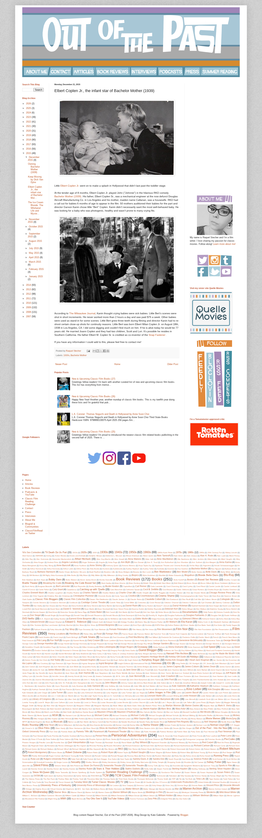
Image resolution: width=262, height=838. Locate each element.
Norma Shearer (151, 725)
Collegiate (225, 599)
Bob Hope (41, 580)
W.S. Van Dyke (84, 789)
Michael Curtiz (138, 715)
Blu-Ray (229, 574)
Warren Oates (104, 792)
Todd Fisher (228, 779)
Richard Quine (31, 749)
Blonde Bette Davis (208, 575)
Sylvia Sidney (81, 776)
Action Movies (60, 556)
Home (117, 364)
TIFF (174, 779)
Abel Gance (27, 556)
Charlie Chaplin (142, 593)
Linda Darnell (131, 699)
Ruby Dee (178, 756)
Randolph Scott (111, 742)
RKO (120, 749)
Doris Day (141, 615)
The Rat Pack (49, 779)
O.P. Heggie (235, 725)
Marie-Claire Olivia (134, 706)
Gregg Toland (101, 650)
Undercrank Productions (182, 782)
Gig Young (74, 647)
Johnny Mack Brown (145, 683)
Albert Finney (234, 556)
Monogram (154, 719)
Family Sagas (231, 625)
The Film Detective (232, 776)
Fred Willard (153, 637)
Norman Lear (201, 725)
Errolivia (148, 625)
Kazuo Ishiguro (81, 689)
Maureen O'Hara (105, 712)
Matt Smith (67, 712)
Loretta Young (28, 702)
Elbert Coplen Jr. (70, 185)
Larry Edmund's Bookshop (92, 693)
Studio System (96, 772)
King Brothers (177, 689)
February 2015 (36, 269)
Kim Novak (150, 689)
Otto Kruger (187, 728)
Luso (178, 702)
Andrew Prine (52, 562)
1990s (201, 553)
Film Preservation (222, 629)
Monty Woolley (182, 719)
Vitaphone (70, 789)
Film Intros (149, 629)
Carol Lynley (188, 586)
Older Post (172, 364)
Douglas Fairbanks (175, 615)
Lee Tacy (80, 696)
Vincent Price (212, 785)
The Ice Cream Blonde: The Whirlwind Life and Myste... (35, 208)
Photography (125, 739)
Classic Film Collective (75, 599)
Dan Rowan (63, 606)
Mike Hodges (39, 719)
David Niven (55, 609)
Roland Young (70, 756)
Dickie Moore (163, 612)
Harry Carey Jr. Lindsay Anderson (121, 654)
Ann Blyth (125, 562)
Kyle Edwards (28, 693)
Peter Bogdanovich (181, 736)
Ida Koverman (231, 660)
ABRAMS (39, 556)
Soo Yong (165, 766)
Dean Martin (89, 609)
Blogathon (189, 575)
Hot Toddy (55, 660)
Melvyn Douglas (221, 712)
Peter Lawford (211, 736)
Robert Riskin (92, 752)
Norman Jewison (186, 725)
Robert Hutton (195, 749)
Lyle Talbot (187, 702)
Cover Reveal (155, 603)
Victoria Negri (182, 785)
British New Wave (163, 583)
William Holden (165, 795)
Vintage (28, 789)
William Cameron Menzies (51, 796)
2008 (29, 312)
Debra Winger (187, 609)
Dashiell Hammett (198, 606)
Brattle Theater (30, 583)
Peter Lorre (226, 736)
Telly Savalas (185, 776)
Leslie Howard (190, 696)
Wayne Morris (137, 792)
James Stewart (71, 670)
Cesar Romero (198, 590)
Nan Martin (84, 722)
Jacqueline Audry (89, 667)
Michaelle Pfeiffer (206, 715)
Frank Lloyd (58, 637)
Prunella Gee (58, 742)
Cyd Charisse (206, 603)
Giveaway (142, 647)
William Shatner (183, 796)
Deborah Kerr (171, 609)
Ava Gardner (183, 569)
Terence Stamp (200, 776)
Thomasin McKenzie (145, 779)
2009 (29, 307)
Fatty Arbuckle (56, 629)
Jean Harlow (84, 673)
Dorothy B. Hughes (156, 615)
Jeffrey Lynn (27, 676)
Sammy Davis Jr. (141, 759)
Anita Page (112, 562)
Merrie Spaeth (43, 715)
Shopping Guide (174, 762)
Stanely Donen (37, 769)
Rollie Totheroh (85, 756)
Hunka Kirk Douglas (175, 660)
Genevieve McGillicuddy (191, 640)
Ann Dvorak (139, 562)
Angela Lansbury (70, 562)
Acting (49, 556)
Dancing (118, 606)
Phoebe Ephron (95, 739)
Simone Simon (61, 766)
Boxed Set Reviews (208, 579)
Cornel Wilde (129, 603)
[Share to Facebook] (104, 351)
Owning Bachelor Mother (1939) (34, 168)
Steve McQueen (41, 772)
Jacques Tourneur (126, 667)
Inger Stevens (72, 663)
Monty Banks (167, 719)
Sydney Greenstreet (64, 776)
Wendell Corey (172, 792)
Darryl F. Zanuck (162, 606)
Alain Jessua (191, 556)
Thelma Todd (78, 779)
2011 (29, 298)
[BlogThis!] (97, 351)
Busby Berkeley (95, 586)
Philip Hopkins (80, 739)
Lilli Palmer (59, 699)
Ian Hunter (217, 660)
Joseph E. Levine (223, 683)
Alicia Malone (134, 559)
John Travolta (96, 683)
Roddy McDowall (38, 756)
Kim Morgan (137, 689)
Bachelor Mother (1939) (67, 196)
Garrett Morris (78, 640)
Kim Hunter (124, 689)
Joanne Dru (27, 680)
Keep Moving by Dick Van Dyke (35, 179)
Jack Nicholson (60, 667)
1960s (147, 552)
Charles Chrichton (229, 590)
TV (121, 782)
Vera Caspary (127, 785)
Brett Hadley (106, 583)
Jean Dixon (70, 673)
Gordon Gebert (41, 650)
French (216, 637)
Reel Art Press (223, 742)
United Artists (203, 782)
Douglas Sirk (216, 615)
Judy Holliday (109, 686)
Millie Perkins (79, 719)
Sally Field (75, 759)
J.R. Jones (207, 663)
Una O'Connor (161, 782)
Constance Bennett (58, 603)
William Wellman (201, 795)
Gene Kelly (139, 640)
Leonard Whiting (172, 696)
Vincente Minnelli (231, 785)
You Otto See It (94, 798)
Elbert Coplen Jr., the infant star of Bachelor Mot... (35, 192)
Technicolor (161, 776)
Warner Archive (192, 788)
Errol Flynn (137, 625)
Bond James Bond (88, 580)
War (177, 789)
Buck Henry (30, 586)
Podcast (168, 739)
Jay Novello (40, 673)
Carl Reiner (141, 586)
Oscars (176, 728)
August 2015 (35, 241)
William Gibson (149, 796)
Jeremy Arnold (73, 676)
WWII (63, 798)
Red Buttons (193, 742)
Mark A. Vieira (225, 705)
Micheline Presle (223, 715)
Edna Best (223, 619)
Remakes (51, 746)
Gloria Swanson (194, 647)
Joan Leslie (232, 676)
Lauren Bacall (192, 692)
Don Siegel (35, 615)
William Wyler (218, 796)
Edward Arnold (37, 622)
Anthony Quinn (112, 566)
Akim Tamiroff (163, 555)
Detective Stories (67, 612)
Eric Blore (80, 625)
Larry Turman (126, 693)
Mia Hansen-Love (69, 715)
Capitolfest (127, 586)
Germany (63, 647)
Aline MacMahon (165, 559)
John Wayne (111, 683)
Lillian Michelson (88, 699)
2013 (29, 289)
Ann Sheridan (182, 562)
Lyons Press (201, 702)
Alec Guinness (42, 559)
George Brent (230, 640)
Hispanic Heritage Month (153, 657)
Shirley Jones (125, 762)
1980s (190, 552)
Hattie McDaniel (198, 654)
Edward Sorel (111, 622)
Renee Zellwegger (65, 746)
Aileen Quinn (148, 556)
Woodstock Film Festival (35, 799)
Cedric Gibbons (182, 590)
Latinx (178, 693)
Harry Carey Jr (98, 654)
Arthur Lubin (68, 569)
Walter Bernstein (115, 789)
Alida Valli (149, 559)
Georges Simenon (232, 644)
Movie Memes (213, 718)
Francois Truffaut (214, 634)
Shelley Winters (92, 762)
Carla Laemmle (156, 586)
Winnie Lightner (233, 796)
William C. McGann (30, 796)
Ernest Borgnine (106, 625)
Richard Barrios (164, 746)
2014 (29, 285)
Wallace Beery (99, 789)
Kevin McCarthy (110, 689)
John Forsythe (183, 680)
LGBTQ (25, 699)
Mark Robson (41, 709)
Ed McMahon (113, 619)
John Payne (50, 683)
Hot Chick (43, 660)
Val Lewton (114, 785)
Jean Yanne (166, 673)
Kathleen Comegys (221, 686)
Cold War (197, 599)
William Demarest (118, 796)
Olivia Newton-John (147, 728)
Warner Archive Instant (218, 789)
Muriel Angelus (36, 722)
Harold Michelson (65, 654)
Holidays (194, 656)
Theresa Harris (109, 779)
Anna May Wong (46, 566)
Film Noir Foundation (202, 629)
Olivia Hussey (128, 728)
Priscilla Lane (44, 742)
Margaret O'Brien (83, 706)
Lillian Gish (71, 699)
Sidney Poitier (214, 762)
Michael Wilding (188, 715)
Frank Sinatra (88, 637)
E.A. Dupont (45, 619)
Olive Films (44, 728)
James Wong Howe (88, 670)
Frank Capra (28, 637)
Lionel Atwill (145, 699)
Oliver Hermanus (76, 728)
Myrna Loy (72, 722)
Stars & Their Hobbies (108, 768)
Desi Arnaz (52, 612)
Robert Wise (185, 752)
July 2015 (34, 248)
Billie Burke (71, 575)
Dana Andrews (77, 606)
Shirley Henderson (109, 762)
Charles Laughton (55, 593)
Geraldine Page (49, 647)
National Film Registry (178, 721)
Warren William (120, 792)
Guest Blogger (148, 650)
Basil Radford (95, 572)
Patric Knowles (150, 732)
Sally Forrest (88, 759)
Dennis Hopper (39, 612)
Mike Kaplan (53, 719)
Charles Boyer (213, 590)
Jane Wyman (202, 670)
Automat (170, 569)
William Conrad (86, 796)
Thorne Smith (162, 779)
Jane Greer (131, 670)
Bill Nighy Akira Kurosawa (53, 575)
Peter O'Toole (36, 739)
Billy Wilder (95, 575)
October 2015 (36, 226)
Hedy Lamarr (27, 657)
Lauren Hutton (209, 693)
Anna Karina (225, 562)
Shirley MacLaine (142, 762)
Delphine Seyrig (216, 609)
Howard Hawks (70, 660)
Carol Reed (201, 586)
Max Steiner (158, 712)
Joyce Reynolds (61, 686)
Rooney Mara (132, 756)
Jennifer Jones (58, 676)
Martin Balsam (101, 709)
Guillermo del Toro (170, 650)
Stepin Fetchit (162, 769)
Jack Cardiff (235, 663)
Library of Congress (41, 699)
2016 (29, 148)
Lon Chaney (232, 699)
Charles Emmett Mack (33, 592)
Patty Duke (195, 732)
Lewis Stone (232, 696)
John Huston (232, 680)
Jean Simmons (151, 673)
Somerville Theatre (134, 765)
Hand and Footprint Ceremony (218, 650)
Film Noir (182, 629)
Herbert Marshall (130, 657)
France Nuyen (128, 634)
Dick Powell (135, 612)
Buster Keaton (112, 586)
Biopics (135, 575)
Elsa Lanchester (51, 625)
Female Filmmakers (119, 629)
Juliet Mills (138, 686)
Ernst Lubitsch (124, 625)
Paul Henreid (209, 732)
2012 (29, 294)
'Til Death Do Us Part (56, 552)
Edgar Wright (173, 619)
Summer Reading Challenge (124, 772)
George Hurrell (63, 644)
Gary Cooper (94, 640)
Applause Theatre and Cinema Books (170, 566)
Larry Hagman (112, 693)
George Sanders (161, 643)
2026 (29, 103)
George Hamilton (45, 643)
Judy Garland (93, 686)
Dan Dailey (38, 606)
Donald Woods (112, 615)
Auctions (106, 569)
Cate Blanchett (116, 590)
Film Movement (164, 629)
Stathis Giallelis (132, 768)
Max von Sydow (172, 712)
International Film (141, 663)
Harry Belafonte (82, 654)
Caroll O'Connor (28, 590)
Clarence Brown (230, 596)
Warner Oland (76, 792)
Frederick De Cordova (170, 637)
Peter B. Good (164, 736)
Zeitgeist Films (166, 799)
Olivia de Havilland (108, 728)
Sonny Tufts (153, 766)
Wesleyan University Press (192, 792)
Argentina (207, 566)
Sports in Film (225, 765)
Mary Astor (181, 709)
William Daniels (101, 796)
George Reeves (127, 644)
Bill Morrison (34, 575)
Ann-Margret (211, 562)
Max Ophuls (145, 712)
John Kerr (26, 683)
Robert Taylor (122, 752)
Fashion (26, 629)
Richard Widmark (79, 749)
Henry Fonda (115, 657)
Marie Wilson (118, 706)
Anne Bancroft (63, 565)
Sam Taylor (124, 759)
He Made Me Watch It (225, 653)
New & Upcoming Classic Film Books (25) (93, 431)
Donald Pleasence (95, 615)
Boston (190, 579)
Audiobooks (118, 569)
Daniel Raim (131, 605)
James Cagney (173, 666)
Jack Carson (30, 667)
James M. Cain (38, 670)
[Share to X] (101, 351)
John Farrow (155, 680)
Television (173, 776)
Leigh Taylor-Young (95, 696)
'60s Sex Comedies (31, 552)
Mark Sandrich (56, 709)
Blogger (184, 815)
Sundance (153, 772)
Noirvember (108, 725)
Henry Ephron (101, 657)
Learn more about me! (224, 244)
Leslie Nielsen (206, 696)
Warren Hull (90, 792)
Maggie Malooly (230, 702)
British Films (148, 583)
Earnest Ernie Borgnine (80, 618)
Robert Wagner (156, 752)
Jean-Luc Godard (181, 673)
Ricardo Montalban (114, 746)
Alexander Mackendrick (61, 559)
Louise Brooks (123, 702)
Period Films (102, 736)
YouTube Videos (115, 798)
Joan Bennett (135, 676)
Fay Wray (70, 629)
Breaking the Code (52, 583)
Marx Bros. (166, 709)
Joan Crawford (168, 676)
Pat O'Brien (135, 732)
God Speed (209, 647)
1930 (95, 553)
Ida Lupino (27, 663)
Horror (237, 657)
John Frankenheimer (201, 680)
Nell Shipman (210, 721)
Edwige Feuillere (127, 622)
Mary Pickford (222, 709)
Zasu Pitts (152, 798)
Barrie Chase (64, 572)
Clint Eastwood (172, 599)
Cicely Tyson (120, 596)
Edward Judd (97, 622)
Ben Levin (147, 572)
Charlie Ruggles (159, 593)
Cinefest (132, 596)
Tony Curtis (36, 782)
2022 (29, 121)
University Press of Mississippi (91, 785)
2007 (29, 316)
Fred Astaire (104, 637)
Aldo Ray (29, 559)
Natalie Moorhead (128, 722)
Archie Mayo (194, 566)
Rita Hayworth (95, 749)
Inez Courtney (42, 663)
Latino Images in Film (159, 692)
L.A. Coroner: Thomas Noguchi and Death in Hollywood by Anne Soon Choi (110, 414)
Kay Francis (67, 689)
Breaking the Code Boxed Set (80, 583)
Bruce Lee (235, 583)
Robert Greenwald (178, 749)
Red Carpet (207, 742)
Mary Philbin (209, 709)
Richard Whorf (63, 749)
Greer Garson (87, 650)
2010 (29, 303)
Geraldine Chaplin (32, 647)
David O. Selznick (71, 609)
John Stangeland (80, 683)
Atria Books (94, 569)
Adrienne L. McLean (114, 556)
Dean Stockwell (103, 609)
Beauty (136, 572)
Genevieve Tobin (213, 640)
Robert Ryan (107, 752)
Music (48, 722)
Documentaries (190, 612)
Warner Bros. (60, 792)
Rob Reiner (133, 749)
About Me (30, 520)
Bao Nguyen (216, 569)
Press (28, 512)
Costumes (142, 603)
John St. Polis (64, 683)
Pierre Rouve (139, 739)
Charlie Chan (125, 592)
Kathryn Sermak (38, 689)
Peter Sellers (51, 739)
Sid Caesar (198, 762)
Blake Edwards (175, 575)
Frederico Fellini (189, 637)
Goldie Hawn (226, 647)
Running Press (221, 755)
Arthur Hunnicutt (36, 569)
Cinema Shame (166, 595)
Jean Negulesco (101, 673)
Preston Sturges (29, 742)
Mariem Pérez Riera (153, 706)
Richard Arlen (148, 746)
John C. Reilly (89, 680)
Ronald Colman (101, 756)
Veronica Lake (142, 785)
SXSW (37, 775)
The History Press (32, 779)
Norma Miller (135, 725)
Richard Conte (219, 746)
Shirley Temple (158, 762)
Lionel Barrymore (162, 699)
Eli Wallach (171, 622)
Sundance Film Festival (171, 772)
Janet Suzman (231, 670)
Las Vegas (140, 693)
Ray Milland (141, 742)
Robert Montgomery (37, 752)
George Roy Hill (143, 644)
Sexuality (76, 762)
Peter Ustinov (65, 739)
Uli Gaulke (147, 782)
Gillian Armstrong (89, 647)
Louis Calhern (59, 702)
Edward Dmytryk (55, 622)
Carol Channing (172, 586)
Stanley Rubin (86, 768)
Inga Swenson (57, 663)
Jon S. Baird (174, 683)
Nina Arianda (95, 725)
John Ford (169, 679)
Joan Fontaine (185, 676)
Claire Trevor (203, 596)
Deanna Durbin (138, 609)
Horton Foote (30, 660)
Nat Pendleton (112, 722)
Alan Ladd (221, 556)
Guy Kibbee (186, 650)
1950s (133, 552)
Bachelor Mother (79, 355)
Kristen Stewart (230, 689)
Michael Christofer (120, 715)
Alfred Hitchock (83, 559)
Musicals (58, 721)
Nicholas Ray (81, 725)
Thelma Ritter (63, 779)
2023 (29, 117)
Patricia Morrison (167, 732)
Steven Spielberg (79, 772)
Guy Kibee (198, 650)
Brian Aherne (120, 583)
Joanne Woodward (43, 680)
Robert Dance (161, 749)
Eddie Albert (127, 619)
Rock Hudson (213, 752)
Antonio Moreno (128, 566)
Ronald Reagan (117, 756)
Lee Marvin (68, 696)
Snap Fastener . (158, 334)
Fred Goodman (119, 637)
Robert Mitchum (230, 748)
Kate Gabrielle (179, 686)
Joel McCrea (59, 680)
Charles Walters (108, 593)
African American (132, 556)
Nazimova (197, 722)
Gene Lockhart (153, 640)
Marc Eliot (51, 706)
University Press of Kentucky (56, 785)
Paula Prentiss (53, 736)
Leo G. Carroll (112, 696)
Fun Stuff (54, 640)
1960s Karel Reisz (165, 553)
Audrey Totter (148, 569)
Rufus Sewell (205, 756)
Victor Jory (169, 785)
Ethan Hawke (188, 625)
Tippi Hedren (214, 779)
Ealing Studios (60, 619)
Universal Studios (219, 782)
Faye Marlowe (100, 629)
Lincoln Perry (117, 699)
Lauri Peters (223, 693)
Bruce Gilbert (206, 583)
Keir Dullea (95, 689)
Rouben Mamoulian (163, 756)
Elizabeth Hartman (221, 622)
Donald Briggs (65, 615)
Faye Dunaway (84, 629)
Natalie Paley (144, 722)
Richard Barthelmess (182, 746)
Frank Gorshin (44, 637)
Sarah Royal (173, 759)
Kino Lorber (193, 689)
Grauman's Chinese (70, 650)
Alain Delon (178, 556)
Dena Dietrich (231, 609)
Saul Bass (186, 759)
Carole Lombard (230, 586)
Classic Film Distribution (99, 599)
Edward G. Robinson (76, 621)
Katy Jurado (54, 689)
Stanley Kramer (69, 769)
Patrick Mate (182, 732)
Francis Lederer (197, 634)
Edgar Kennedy (158, 619)
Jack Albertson (221, 663)
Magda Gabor (215, 702)
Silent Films (40, 765)
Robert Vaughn (138, 752)
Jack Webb (74, 667)
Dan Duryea (50, 606)
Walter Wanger (149, 789)
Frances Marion (143, 634)
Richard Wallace (47, 749)
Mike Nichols (66, 719)
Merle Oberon (28, 715)
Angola (102, 562)
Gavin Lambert (110, 640)
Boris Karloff (179, 580)
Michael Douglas (156, 715)
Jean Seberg (136, 673)
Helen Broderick (42, 657)
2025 (29, 108)
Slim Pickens (75, 766)
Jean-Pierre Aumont (200, 673)
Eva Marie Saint (204, 625)
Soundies (177, 766)
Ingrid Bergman (106, 663)
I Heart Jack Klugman (198, 660)
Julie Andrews (124, 686)
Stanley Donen (53, 769)
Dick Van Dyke (149, 612)
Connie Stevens (39, 603)
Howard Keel (105, 660)
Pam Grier (53, 732)
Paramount (98, 731)
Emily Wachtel (67, 625)
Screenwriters (27, 762)
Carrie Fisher (44, 590)
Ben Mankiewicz (162, 571)
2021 (29, 126)
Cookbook (73, 603)
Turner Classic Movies (103, 782)
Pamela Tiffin (82, 731)
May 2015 (34, 253)
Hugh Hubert (133, 660)
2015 (29, 153)
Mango (40, 706)
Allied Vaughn (226, 559)
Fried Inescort (28, 640)
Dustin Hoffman (230, 615)
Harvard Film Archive (177, 653)
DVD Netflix (28, 618)
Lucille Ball (153, 702)
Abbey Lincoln (231, 553)
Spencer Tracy (209, 766)
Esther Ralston (174, 625)
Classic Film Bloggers (46, 599)
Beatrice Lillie (109, 572)
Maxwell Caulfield (190, 712)
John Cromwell (120, 680)
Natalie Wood (159, 722)
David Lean (227, 606)
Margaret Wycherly (101, 706)
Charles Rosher (72, 593)
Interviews (30, 516)
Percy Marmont (86, 736)
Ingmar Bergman (88, 663)
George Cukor (28, 644)
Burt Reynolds (80, 586)
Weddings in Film (154, 792)
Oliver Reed (91, 728)
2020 (29, 130)
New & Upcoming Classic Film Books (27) (93, 378)
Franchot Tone (160, 634)
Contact (29, 508)
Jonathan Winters (190, 683)
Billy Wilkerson (109, 575)
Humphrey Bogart (151, 660)
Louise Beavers (106, 702)
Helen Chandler (58, 657)
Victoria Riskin (197, 785)
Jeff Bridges (217, 673)
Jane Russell (159, 670)
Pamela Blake (67, 732)
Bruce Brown (192, 583)
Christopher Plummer (83, 596)
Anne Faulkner (80, 566)
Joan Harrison (218, 676)
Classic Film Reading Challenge (31, 501)
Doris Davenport (127, 615)
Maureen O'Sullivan (126, 712)
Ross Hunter (147, 756)
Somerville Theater (112, 765)
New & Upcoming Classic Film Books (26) (93, 396)
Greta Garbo (130, 650)
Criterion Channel (171, 603)
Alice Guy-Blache (103, 559)
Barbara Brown (231, 569)
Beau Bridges (124, 572)
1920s (84, 552)
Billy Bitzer (83, 575)
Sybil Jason (48, 776)
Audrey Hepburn (132, 569)
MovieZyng (231, 718)
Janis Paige (27, 673)
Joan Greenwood (201, 676)
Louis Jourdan (74, 702)
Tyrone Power (134, 782)
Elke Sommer (35, 625)
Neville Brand (226, 722)
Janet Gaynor (216, 670)
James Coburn (192, 666)
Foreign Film (112, 634)
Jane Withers (188, 670)
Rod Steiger (227, 752)
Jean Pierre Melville (120, 673)
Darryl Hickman (180, 605)
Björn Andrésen (149, 575)
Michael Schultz (172, 715)
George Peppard (97, 644)
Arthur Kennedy (53, 569)
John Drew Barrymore (138, 680)
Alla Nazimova (183, 559)
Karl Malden (151, 686)
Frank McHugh (72, 637)
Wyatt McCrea (77, 799)
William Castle (70, 796)
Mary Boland (195, 709)
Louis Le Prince (90, 702)
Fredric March (204, 637)
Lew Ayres (219, 696)
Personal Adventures (129, 735)
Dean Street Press (121, 609)
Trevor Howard (64, 782)
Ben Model (182, 572)
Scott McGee (231, 759)
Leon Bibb (139, 696)
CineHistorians (147, 596)
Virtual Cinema (56, 789)
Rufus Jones (191, 756)
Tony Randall (49, 782)
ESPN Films (160, 625)
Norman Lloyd (217, 725)
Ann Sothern (197, 562)
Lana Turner (57, 692)
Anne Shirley (96, 565)
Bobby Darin (55, 579)
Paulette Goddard (69, 736)
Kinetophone (163, 689)
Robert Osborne (73, 752)
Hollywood (208, 657)
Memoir (234, 712)
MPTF (24, 722)
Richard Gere (234, 746)
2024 (29, 112)
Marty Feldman (133, 709)
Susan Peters (223, 772)
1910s (75, 553)
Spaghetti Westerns (192, 766)
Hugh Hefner (119, 660)
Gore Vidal (54, 650)
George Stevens (195, 644)
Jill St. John (120, 676)
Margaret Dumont (65, 706)
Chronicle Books (104, 596)
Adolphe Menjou (95, 556)
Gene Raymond (169, 640)
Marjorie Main (208, 706)
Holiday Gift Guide (177, 657)
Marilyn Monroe (173, 705)
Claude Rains (135, 599)
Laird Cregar (42, 693)
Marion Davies (192, 705)
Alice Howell (119, 559)
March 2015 (35, 261)
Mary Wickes (36, 712)
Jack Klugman (44, 667)
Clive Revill (186, 599)
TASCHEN (95, 776)
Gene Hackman (125, 640)
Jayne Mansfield (55, 673)
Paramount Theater (117, 731)
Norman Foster (170, 725)
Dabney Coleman (222, 603)
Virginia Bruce (41, 789)
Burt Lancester (63, 586)
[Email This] (94, 351)
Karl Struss (163, 686)
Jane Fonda (117, 670)
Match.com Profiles (52, 712)
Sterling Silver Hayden (220, 768)
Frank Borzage (231, 634)
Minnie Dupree (109, 719)
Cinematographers (187, 596)
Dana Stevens (92, 606)
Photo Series (111, 739)
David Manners (41, 609)
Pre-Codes (229, 739)
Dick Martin (123, 612)
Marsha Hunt (87, 709)
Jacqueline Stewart (107, 667)
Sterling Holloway (198, 769)
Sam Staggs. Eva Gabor (107, 759)
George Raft (112, 644)
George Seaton (179, 644)
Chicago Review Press (220, 592)
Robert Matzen (210, 749)
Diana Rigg (82, 612)
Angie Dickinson (88, 562)
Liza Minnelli (190, 699)
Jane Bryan (104, 670)
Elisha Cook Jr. (204, 622)
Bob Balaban (27, 580)
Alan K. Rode (206, 555)
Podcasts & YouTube (31, 493)
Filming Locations (56, 634)
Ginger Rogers (126, 647)
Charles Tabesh (90, 592)
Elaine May (142, 622)
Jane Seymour (173, 670)
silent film (26, 766)
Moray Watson (197, 719)
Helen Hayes (73, 657)
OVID (235, 728)
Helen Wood (87, 657)
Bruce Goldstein (221, 583)
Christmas (66, 596)
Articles (29, 484)
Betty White (225, 572)
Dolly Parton (208, 612)
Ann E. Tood (152, 562)
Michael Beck (85, 715)
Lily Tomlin (104, 699)
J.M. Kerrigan (194, 663)
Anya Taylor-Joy (144, 566)
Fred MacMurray (136, 637)
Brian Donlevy (134, 583)
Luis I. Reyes (166, 702)
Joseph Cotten (207, 683)
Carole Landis (214, 586)
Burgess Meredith (45, 586)
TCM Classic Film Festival (131, 775)
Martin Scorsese (117, 709)
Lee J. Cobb (56, 696)
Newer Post (61, 364)
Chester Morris (200, 593)
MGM (55, 715)
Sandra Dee (159, 759)
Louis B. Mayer (44, 702)
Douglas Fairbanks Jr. (196, 615)
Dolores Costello (223, 612)
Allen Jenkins (198, 559)
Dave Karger (214, 606)
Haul (210, 654)
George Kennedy (80, 644)
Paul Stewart (38, 736)
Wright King (52, 799)
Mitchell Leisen (125, 719)
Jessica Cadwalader (104, 676)
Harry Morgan (143, 654)
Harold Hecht (36, 654)
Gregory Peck (116, 650)
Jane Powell (145, 670)
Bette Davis (211, 572)
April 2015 (34, 257)
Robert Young (199, 752)
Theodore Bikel (93, 779)
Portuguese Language (195, 739)
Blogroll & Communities (32, 525)
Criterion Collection (189, 603)
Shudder (187, 762)
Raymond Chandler (159, 742)
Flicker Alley (88, 634)
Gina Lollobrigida (107, 647)
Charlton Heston (176, 593)
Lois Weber (218, 699)
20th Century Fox (215, 553)
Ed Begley (100, 619)
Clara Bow (216, 596)
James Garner (225, 667)
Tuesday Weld (81, 782)
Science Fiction (201, 759)
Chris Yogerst (38, 596)
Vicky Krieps (157, 785)
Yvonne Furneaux (137, 799)
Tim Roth (189, 779)
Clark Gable (27, 599)
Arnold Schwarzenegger (224, 566)
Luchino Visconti (139, 702)
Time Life (200, 779)
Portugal (178, 739)
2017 (29, 144)
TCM (105, 775)
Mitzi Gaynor (140, 718)
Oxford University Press (33, 731)
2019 (29, 135)
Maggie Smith (28, 706)
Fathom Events (40, 629)
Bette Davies (197, 572)
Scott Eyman (217, 759)
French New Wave (229, 637)
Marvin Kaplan (150, 709)
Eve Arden (218, 625)
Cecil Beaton (168, 590)
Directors (175, 612)
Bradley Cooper (230, 580)
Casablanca (71, 590)
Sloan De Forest (91, 765)
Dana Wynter (107, 606)
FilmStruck (74, 634)
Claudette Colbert (153, 599)
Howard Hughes (88, 660)
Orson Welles (163, 728)
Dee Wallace (201, 609)
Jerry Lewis (87, 676)
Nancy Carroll (97, 722)
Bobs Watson (71, 580)
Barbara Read (28, 572)
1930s (66, 355)
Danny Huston (147, 606)
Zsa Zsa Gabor (182, 799)
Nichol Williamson (65, 725)
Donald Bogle (50, 615)
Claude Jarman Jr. (119, 599)
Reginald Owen (37, 746)
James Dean (209, 666)
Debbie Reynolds (154, 609)
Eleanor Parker (156, 622)
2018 (29, 139)
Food (99, 634)
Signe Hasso (232, 762)
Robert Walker (171, 752)
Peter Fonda (197, 736)
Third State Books (126, 779)
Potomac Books (214, 739)
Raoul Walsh (127, 742)
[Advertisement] (33, 377)
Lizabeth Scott (205, 699)
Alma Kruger (39, 562)
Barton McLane (79, 572)
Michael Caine (102, 715)
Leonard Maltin (154, 696)
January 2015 (36, 276)
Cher (188, 593)
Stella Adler (148, 769)
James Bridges (143, 667)
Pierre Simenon (154, 739)
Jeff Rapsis (231, 673)
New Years (49, 725)
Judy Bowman (78, 686)
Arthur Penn (81, 569)
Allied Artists (212, 559)
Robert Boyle (146, 749)
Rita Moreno (109, 749)
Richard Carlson (202, 745)
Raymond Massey (177, 742)
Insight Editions (124, 663)
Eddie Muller (141, 618)
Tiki (180, 779)
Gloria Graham (159, 647)
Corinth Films (115, 603)
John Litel (38, 683)
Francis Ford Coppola (178, 634)
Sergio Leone (62, 762)
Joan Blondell (151, 676)
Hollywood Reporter (223, 657)
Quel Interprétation (77, 742)
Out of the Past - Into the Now (211, 728)
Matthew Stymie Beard (84, 712)
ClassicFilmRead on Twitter (34, 532)
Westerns (211, 792)
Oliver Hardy (60, 728)
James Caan (157, 667)
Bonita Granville (106, 580)
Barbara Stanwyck (46, 572)
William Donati (134, 796)
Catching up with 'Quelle (92, 589)
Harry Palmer (157, 654)
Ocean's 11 (30, 728)
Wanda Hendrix (165, 789)
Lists (176, 699)
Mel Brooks (205, 712)
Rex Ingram (81, 746)
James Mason (54, 670)
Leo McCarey (126, 696)
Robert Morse (56, 752)
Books (157, 579)
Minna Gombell (94, 719)
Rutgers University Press (55, 759)
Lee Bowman (42, 696)
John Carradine (104, 680)
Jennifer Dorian (42, 676)
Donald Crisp (79, 615)
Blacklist (162, 575)
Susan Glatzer (190, 772)
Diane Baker (96, 612)
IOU (169, 663)
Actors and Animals (77, 556)
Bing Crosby (123, 575)
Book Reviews (32, 488)
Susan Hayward (206, 772)
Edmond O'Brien (190, 618)
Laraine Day (72, 693)
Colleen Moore (211, 599)
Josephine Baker (44, 686)
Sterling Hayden (180, 768)
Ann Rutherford (167, 562)
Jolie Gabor (161, 683)
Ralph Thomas (96, 742)
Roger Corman (55, 756)
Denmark (26, 612)
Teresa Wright (215, 776)
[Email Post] (88, 351)
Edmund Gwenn (209, 619)
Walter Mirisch (132, 789)
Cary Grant (57, 589)
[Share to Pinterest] (108, 351)
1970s (179, 552)
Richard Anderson (132, 746)
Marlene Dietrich (71, 709)
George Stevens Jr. (214, 644)
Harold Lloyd (50, 654)
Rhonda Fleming (96, 746)
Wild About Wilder (228, 792)
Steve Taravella (61, 772)
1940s (118, 552)
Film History (137, 629)
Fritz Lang (41, 640)
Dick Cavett (110, 612)
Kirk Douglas (214, 689)
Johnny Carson (127, 683)
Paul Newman (225, 731)
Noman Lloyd (121, 725)
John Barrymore (74, 680)
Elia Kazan (186, 621)
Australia (160, 569)
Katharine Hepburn (199, 686)
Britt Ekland (179, 583)
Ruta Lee (35, 759)
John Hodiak (218, 680)
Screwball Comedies (45, 762)
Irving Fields (180, 663)
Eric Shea (91, 625)
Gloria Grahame (176, 647)
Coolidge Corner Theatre (93, 602)
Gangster (66, 640)
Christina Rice (52, 596)
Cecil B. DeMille (151, 589)
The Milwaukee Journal (82, 313)
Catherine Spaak (133, 590)
